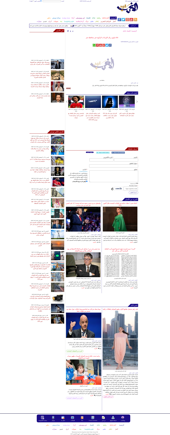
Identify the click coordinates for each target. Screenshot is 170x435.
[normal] (70, 31)
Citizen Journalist (93, 420)
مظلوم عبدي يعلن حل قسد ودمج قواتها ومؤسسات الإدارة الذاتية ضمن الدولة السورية (55, 25)
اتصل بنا (63, 420)
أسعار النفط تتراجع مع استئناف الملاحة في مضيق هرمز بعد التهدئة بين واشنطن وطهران (40, 308)
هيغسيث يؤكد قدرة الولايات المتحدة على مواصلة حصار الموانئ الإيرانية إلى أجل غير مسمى (40, 224)
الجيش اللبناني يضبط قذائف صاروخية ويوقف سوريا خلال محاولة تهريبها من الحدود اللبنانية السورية (39, 75)
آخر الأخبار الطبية (108, 396)
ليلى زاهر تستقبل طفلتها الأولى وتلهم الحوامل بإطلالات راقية (120, 309)
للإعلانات (73, 420)
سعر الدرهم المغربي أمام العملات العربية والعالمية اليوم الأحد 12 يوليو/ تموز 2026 (40, 319)
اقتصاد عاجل (126, 31)
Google (31, 1)
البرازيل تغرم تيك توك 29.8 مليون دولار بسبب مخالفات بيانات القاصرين (110, 115)
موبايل (53, 420)
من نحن (104, 420)
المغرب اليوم (37, 1)
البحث (62, 1)
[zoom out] (73, 31)
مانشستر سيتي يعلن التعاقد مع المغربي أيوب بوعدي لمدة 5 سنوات (76, 115)
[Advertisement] (73, 8)
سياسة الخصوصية (43, 420)
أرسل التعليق (133, 192)
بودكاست (123, 420)
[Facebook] (118, 153)
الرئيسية (134, 31)
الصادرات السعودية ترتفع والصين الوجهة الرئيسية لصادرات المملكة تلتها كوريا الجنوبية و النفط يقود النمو (40, 266)
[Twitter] (103, 153)
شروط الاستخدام (83, 171)
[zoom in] (68, 31)
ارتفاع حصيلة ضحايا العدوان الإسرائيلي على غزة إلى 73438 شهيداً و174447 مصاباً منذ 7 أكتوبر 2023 (109, 25)
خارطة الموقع (113, 420)
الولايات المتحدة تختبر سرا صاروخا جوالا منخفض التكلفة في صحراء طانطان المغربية (40, 287)
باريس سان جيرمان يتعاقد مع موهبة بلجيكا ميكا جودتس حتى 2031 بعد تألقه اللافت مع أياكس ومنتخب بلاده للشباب (40, 140)
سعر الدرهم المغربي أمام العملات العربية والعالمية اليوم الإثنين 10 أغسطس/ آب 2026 (40, 192)
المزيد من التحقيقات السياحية (74, 351)
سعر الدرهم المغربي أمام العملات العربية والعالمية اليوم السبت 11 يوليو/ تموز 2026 (40, 277)
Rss (82, 420)
